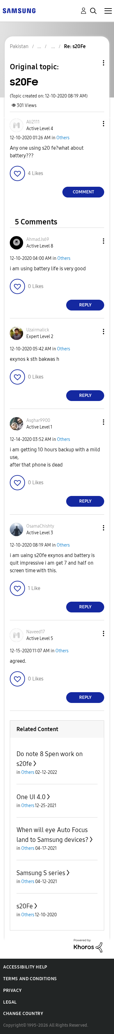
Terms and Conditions (30, 978)
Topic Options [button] (92, 63)
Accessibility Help (25, 967)
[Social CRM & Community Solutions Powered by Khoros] (88, 945)
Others (62, 138)
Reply (85, 305)
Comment (83, 192)
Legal (10, 1002)
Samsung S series (40, 873)
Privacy (12, 990)
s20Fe (24, 906)
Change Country (23, 1013)
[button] (93, 123)
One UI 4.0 (31, 797)
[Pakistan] (19, 10)
